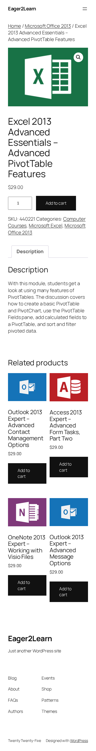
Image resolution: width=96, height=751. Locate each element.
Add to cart (56, 203)
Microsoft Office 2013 (48, 26)
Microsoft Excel (45, 225)
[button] (78, 57)
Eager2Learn (22, 8)
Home (14, 26)
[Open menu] (85, 9)
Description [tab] (30, 251)
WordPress (79, 740)
